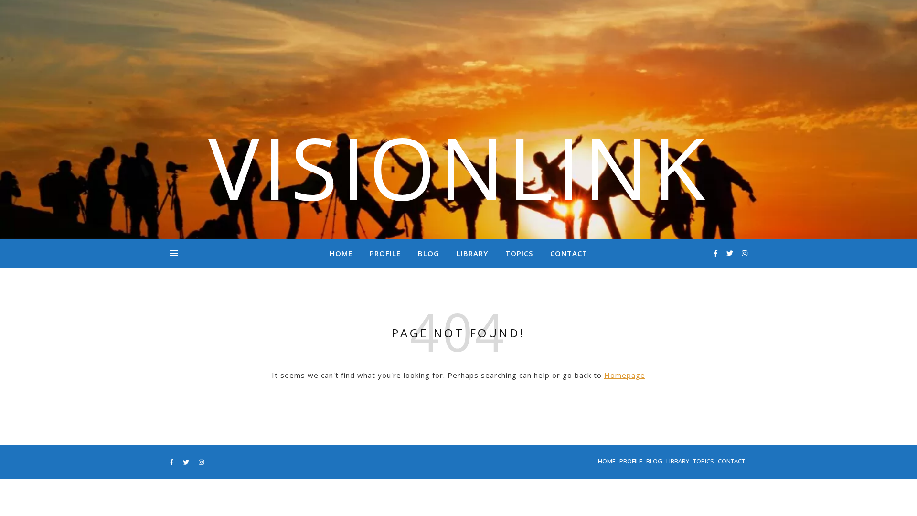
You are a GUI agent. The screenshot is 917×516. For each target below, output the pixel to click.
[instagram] (744, 253)
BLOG (428, 253)
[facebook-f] (717, 253)
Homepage (624, 375)
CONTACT (568, 253)
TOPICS (519, 253)
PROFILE (385, 253)
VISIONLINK (458, 167)
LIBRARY (472, 253)
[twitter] (730, 253)
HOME (341, 253)
